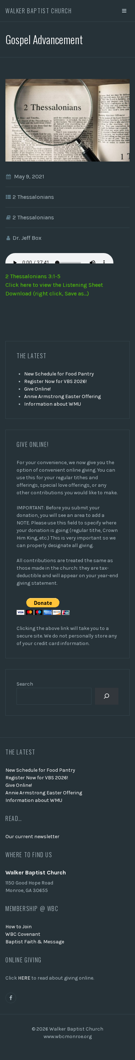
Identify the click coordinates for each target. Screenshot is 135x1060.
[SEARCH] (106, 696)
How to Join (18, 927)
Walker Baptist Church (38, 10)
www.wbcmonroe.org (68, 1036)
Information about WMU (52, 404)
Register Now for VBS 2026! (55, 381)
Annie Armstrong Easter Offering (62, 396)
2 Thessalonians (33, 196)
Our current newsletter (32, 836)
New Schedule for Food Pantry (59, 374)
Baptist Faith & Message (34, 942)
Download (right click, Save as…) (47, 293)
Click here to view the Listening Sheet (54, 284)
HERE (24, 978)
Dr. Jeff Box (27, 237)
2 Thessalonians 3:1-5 (32, 276)
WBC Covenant (22, 934)
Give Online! (37, 389)
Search (25, 684)
